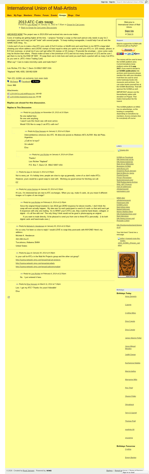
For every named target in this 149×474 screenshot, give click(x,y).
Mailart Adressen (123, 209)
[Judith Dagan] (120, 360)
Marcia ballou (130, 371)
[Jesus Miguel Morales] (120, 352)
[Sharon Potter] (120, 401)
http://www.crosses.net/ (126, 218)
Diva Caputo (130, 321)
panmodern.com (123, 191)
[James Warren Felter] (120, 343)
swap (41, 78)
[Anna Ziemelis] (120, 302)
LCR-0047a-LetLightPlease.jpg (22, 94)
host (36, 78)
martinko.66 (129, 430)
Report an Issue (121, 471)
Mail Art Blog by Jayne (125, 173)
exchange (30, 78)
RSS (9, 297)
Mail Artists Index (123, 207)
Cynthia (128, 449)
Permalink (21, 112)
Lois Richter (33, 25)
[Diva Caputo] (120, 327)
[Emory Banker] (120, 463)
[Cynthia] (120, 455)
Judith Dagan (130, 355)
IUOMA (19, 78)
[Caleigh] (120, 310)
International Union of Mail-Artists (42, 8)
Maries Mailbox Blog (125, 212)
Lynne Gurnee (32, 189)
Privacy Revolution (124, 178)
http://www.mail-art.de (125, 159)
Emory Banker (130, 458)
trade (46, 78)
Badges (110, 471)
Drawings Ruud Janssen (126, 171)
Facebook (26, 81)
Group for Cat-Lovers (76, 25)
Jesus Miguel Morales (130, 347)
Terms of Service (136, 471)
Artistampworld (122, 189)
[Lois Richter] (12, 28)
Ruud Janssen (28, 471)
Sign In (112, 2)
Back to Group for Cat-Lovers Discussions (39, 28)
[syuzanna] (120, 443)
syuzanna (129, 438)
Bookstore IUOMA (124, 166)
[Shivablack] (120, 410)
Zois (28, 172)
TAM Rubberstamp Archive (127, 182)
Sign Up (104, 2)
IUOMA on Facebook (125, 157)
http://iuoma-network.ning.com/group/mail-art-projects (38, 260)
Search (146, 2)
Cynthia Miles (130, 313)
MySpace (14, 81)
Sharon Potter (130, 396)
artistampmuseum (124, 200)
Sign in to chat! (129, 472)
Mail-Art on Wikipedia (125, 164)
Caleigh (128, 305)
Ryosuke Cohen (123, 221)
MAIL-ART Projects (124, 184)
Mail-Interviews (123, 216)
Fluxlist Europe (122, 175)
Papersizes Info (123, 203)
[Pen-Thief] (120, 393)
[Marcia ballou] (120, 377)
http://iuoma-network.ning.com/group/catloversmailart (38, 267)
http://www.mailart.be (125, 162)
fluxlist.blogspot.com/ (125, 180)
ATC (13, 78)
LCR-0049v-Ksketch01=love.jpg (22, 97)
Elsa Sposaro (40, 131)
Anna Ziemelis (130, 296)
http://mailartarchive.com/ (126, 214)
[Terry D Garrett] (120, 418)
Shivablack (129, 405)
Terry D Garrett (131, 413)
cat (24, 78)
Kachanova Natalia (132, 363)
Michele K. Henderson (35, 226)
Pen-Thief (129, 388)
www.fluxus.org (123, 169)
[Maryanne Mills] (120, 385)
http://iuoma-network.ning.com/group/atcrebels (35, 263)
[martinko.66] (120, 435)
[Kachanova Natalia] (120, 368)
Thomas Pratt (130, 421)
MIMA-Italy (121, 198)
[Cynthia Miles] (120, 318)
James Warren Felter (133, 338)
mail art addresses (124, 187)
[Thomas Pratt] (120, 426)
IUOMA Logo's (122, 205)
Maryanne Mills (131, 380)
